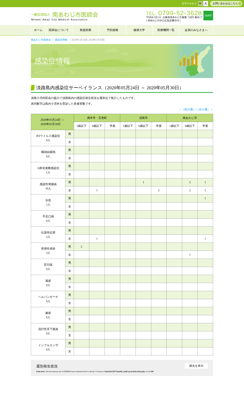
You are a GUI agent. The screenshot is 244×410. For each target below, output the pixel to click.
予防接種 (112, 29)
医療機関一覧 (166, 29)
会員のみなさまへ (196, 29)
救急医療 (85, 29)
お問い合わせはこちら (225, 3)
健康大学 (139, 29)
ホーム (38, 29)
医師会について (59, 29)
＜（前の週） (187, 109)
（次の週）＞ (204, 109)
